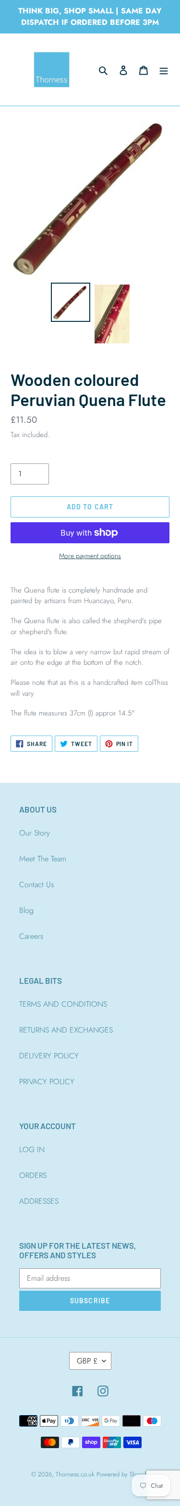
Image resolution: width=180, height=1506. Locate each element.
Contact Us (36, 884)
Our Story (34, 832)
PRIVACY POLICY (46, 1081)
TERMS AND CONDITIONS (63, 1004)
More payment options (90, 556)
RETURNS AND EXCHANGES (66, 1029)
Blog (26, 910)
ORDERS (33, 1175)
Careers (31, 936)
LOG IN (32, 1149)
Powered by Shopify (122, 1474)
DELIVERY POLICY (49, 1055)
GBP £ (87, 1360)
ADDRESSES (39, 1201)
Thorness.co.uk (75, 1474)
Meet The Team (42, 858)
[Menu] (164, 69)
